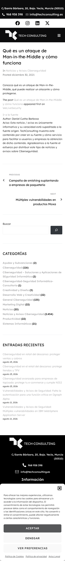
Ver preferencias (32, 548)
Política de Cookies (14, 556)
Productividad (11, 318)
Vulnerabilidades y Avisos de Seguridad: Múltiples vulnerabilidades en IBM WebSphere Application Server (30, 411)
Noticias (8, 309)
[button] (59, 488)
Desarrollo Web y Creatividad (21, 294)
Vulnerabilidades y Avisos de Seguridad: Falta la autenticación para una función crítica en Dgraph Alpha (32, 395)
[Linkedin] (37, 23)
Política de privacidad (36, 556)
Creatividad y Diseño (16, 290)
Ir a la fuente (10, 114)
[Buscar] (56, 230)
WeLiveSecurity (12, 108)
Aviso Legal (54, 556)
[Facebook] (17, 23)
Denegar (32, 538)
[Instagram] (27, 23)
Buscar (7, 223)
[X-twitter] (47, 23)
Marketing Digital (13, 304)
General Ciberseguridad (18, 299)
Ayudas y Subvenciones (17, 263)
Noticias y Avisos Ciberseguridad (26, 70)
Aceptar (32, 528)
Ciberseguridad (12, 267)
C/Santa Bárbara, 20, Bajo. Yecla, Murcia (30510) (32, 8)
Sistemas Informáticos (17, 323)
